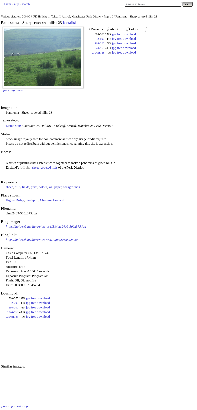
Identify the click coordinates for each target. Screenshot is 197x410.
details (69, 22)
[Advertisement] (114, 80)
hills (17, 187)
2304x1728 (98, 52)
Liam (7, 4)
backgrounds (71, 187)
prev (6, 90)
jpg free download (124, 34)
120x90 (100, 38)
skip (16, 4)
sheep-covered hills (44, 167)
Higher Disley (15, 200)
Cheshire (46, 200)
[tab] (99, 29)
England (58, 200)
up (13, 90)
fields (25, 187)
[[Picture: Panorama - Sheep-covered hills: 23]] (43, 57)
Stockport (32, 200)
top (26, 406)
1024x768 (98, 48)
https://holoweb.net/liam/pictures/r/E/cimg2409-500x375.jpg (46, 226)
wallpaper (55, 187)
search (26, 4)
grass (34, 187)
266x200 (99, 43)
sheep (9, 187)
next (20, 90)
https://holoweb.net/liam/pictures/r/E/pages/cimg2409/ (42, 240)
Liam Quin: (59, 126)
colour (43, 187)
